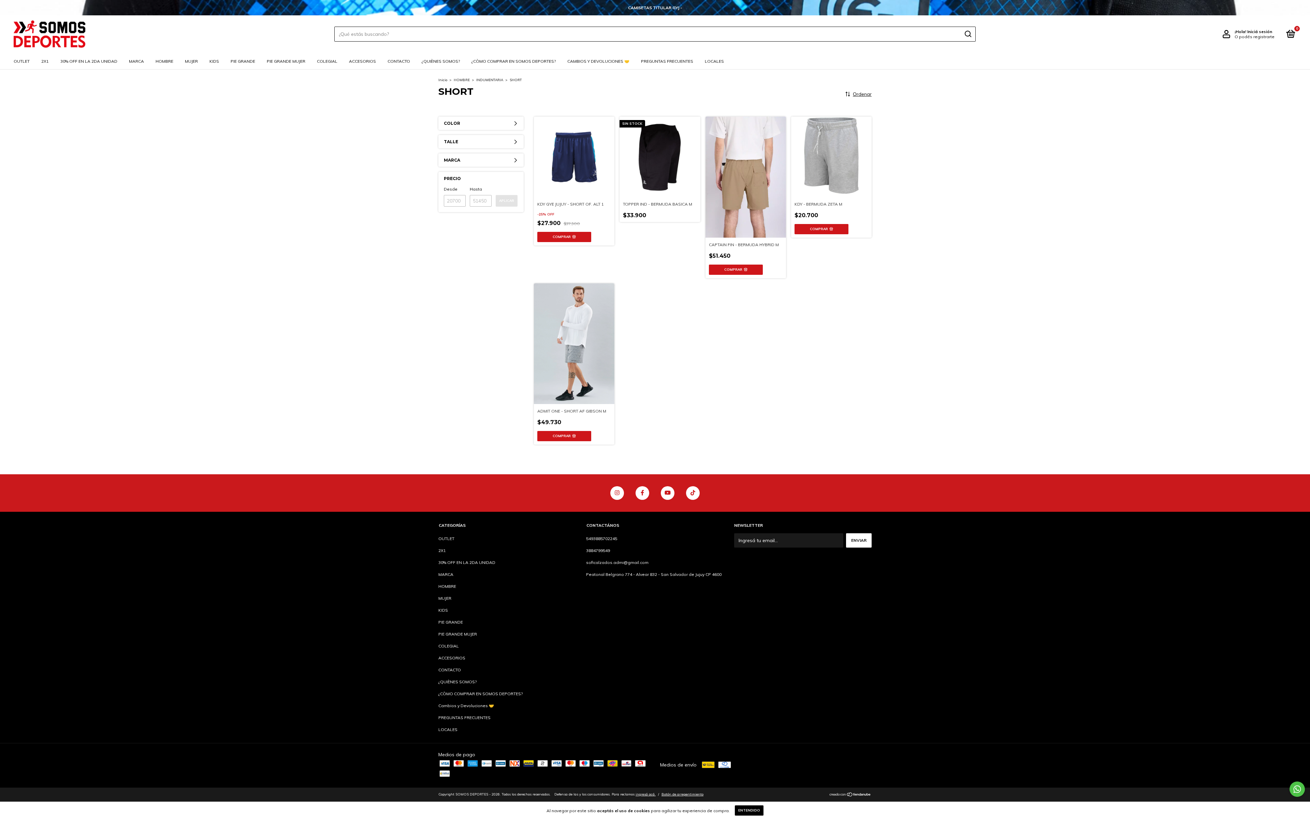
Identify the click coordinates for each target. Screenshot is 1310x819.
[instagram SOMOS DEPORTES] (617, 493)
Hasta (476, 189)
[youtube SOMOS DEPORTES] (667, 493)
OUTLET (22, 61)
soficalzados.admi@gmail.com (617, 562)
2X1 (45, 61)
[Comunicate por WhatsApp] (1297, 789)
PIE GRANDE (243, 61)
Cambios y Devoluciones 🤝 (598, 61)
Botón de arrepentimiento (682, 794)
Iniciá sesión (1259, 31)
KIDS (214, 61)
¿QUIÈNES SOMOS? (441, 61)
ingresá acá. (646, 794)
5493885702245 (601, 538)
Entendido (749, 810)
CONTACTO (399, 61)
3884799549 (598, 550)
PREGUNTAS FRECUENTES (667, 61)
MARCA (136, 61)
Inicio (442, 80)
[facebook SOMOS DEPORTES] (642, 493)
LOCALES (714, 61)
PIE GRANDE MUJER (286, 61)
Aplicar (506, 200)
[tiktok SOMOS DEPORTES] (693, 493)
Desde (450, 189)
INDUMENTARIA (489, 80)
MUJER (191, 61)
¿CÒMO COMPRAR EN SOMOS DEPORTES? (513, 61)
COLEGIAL (327, 61)
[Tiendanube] (850, 795)
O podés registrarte (1255, 36)
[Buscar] (967, 34)
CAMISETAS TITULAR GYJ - (655, 7)
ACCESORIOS (362, 61)
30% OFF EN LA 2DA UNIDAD (88, 61)
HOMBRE (164, 61)
